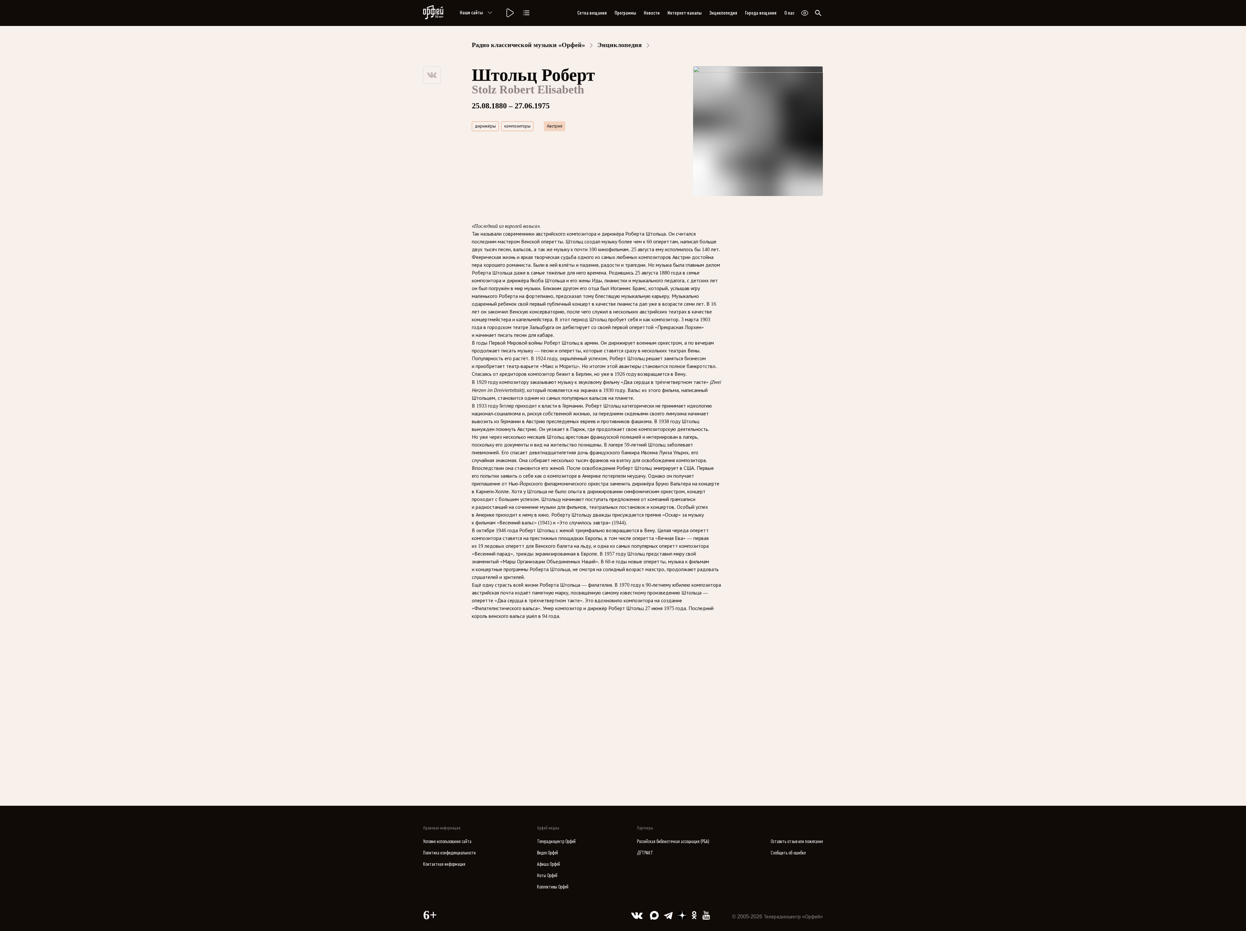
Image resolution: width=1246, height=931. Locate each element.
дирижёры (485, 126)
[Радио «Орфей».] (509, 13)
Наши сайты (471, 12)
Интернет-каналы (684, 13)
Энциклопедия (723, 13)
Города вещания (760, 13)
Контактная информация (444, 864)
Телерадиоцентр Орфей (556, 841)
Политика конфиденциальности (449, 853)
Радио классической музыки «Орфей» (528, 44)
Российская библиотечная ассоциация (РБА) (673, 841)
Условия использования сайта (447, 841)
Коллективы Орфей (552, 887)
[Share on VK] (431, 75)
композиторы (517, 126)
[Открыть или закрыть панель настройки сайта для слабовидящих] (804, 12)
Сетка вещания (592, 13)
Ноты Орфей (547, 875)
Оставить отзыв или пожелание (797, 841)
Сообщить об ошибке (788, 853)
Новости (652, 13)
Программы (625, 13)
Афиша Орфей (548, 864)
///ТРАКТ (645, 853)
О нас (789, 13)
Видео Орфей (547, 853)
